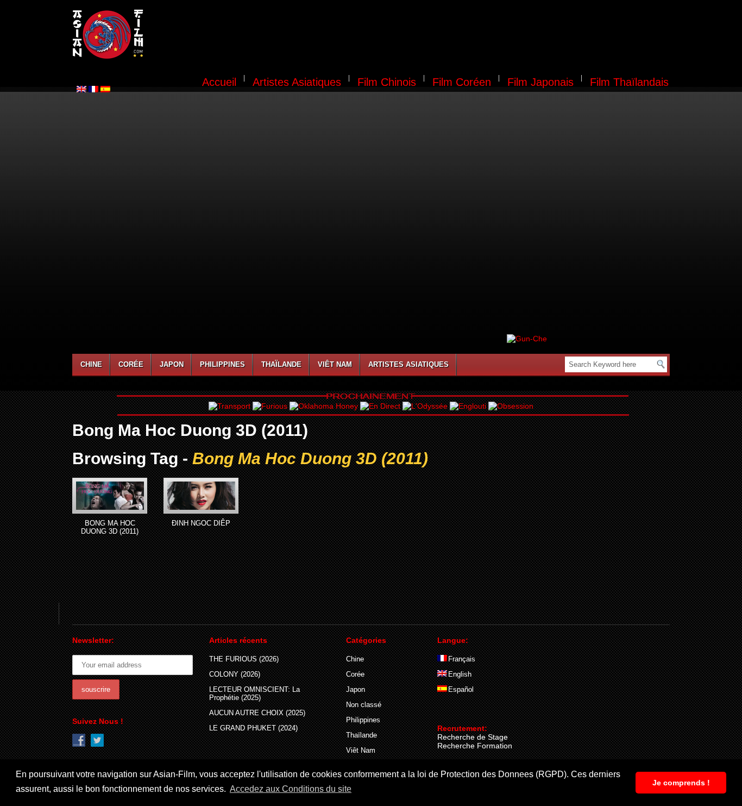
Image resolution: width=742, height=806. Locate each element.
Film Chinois (386, 82)
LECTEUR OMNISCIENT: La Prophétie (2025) (254, 693)
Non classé (363, 705)
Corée (130, 364)
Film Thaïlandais (629, 82)
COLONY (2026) (234, 674)
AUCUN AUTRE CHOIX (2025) (257, 713)
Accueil (219, 82)
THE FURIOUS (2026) (244, 659)
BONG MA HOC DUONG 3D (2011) (110, 527)
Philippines (222, 364)
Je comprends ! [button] (681, 782)
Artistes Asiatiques (297, 82)
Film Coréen (461, 82)
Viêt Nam (335, 364)
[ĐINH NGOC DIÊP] (201, 496)
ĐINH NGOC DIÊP (201, 523)
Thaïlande (281, 364)
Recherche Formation (474, 745)
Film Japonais (540, 82)
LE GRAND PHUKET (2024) (253, 728)
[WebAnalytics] (459, 712)
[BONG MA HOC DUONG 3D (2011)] (109, 496)
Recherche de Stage (472, 737)
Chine (91, 364)
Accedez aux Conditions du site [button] (290, 788)
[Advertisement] (413, 36)
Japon (172, 364)
